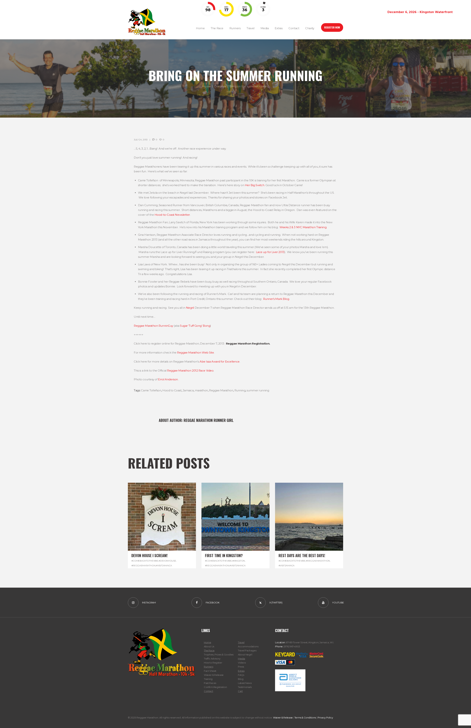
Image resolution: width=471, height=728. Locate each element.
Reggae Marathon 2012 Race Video (190, 370)
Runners (208, 666)
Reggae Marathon (221, 390)
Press (241, 666)
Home (206, 86)
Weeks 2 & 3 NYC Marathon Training (302, 227)
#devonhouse (167, 560)
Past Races (210, 683)
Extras (241, 670)
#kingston (238, 560)
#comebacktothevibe (144, 560)
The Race (209, 650)
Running (240, 390)
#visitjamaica (164, 565)
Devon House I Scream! (149, 555)
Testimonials (245, 687)
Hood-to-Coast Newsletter (172, 214)
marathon (201, 390)
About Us (209, 646)
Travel (241, 642)
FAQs (241, 674)
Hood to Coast (171, 390)
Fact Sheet (210, 670)
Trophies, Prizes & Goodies (218, 654)
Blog (240, 678)
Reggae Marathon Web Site (195, 352)
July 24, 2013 (140, 139)
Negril (190, 307)
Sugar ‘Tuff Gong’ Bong (195, 325)
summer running (258, 390)
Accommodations (248, 646)
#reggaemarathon (143, 565)
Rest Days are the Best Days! (302, 555)
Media (241, 658)
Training (208, 678)
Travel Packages (247, 650)
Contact (208, 691)
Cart (240, 691)
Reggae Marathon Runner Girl (208, 420)
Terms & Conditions (305, 717)
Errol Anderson (168, 379)
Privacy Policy (325, 717)
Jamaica (188, 390)
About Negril (245, 654)
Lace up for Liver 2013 (270, 252)
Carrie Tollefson (151, 390)
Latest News (245, 683)
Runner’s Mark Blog (276, 299)
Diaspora (220, 86)
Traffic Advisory (212, 658)
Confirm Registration (215, 687)
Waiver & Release (214, 674)
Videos (242, 662)
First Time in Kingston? (224, 555)
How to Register (213, 662)
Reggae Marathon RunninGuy (153, 325)
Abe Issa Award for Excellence (220, 361)
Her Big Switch (254, 185)
